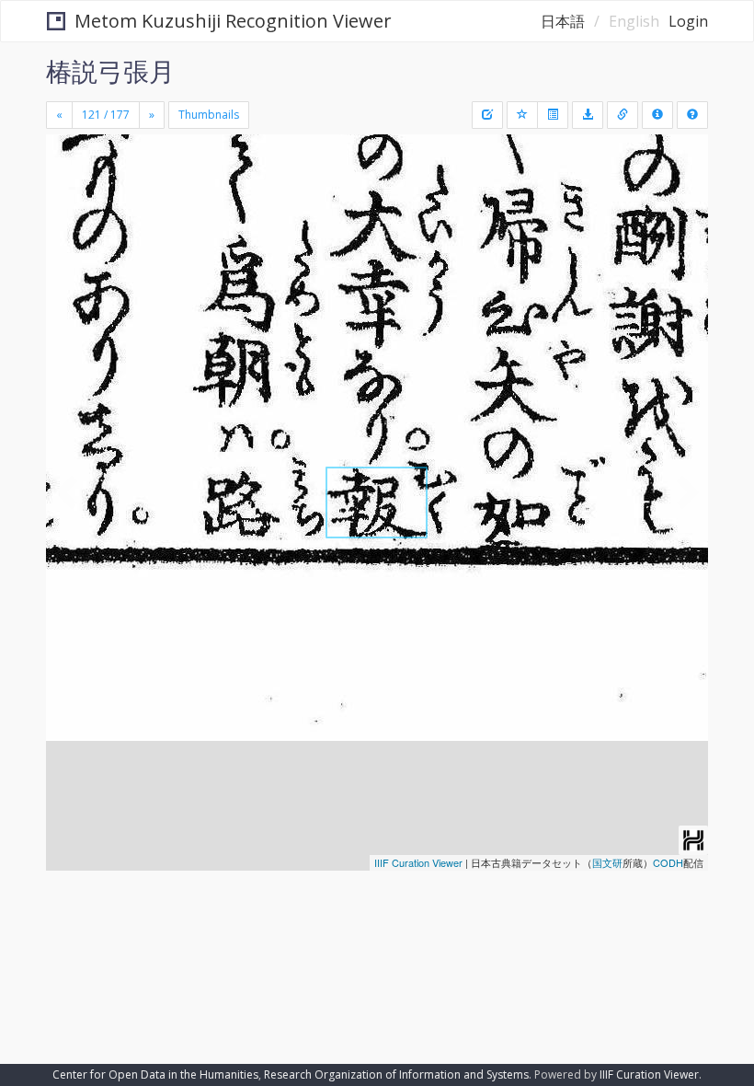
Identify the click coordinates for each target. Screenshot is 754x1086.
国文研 (607, 862)
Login (688, 21)
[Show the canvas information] (622, 115)
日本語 (563, 21)
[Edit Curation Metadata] (487, 115)
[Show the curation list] (552, 115)
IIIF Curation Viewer (418, 862)
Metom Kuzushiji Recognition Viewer (233, 20)
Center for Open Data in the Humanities (155, 1074)
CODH (668, 862)
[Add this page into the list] (522, 115)
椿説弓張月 (110, 70)
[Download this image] (587, 115)
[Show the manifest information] (657, 115)
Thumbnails (208, 114)
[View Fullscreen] (71, 227)
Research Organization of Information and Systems (396, 1074)
